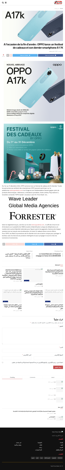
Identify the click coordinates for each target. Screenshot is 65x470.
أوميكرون (54, 458)
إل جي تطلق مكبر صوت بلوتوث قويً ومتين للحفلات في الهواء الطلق (12, 307)
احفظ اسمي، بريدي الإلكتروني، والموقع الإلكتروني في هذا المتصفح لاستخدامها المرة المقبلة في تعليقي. (37, 362)
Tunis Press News (55, 466)
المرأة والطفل (59, 450)
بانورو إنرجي (39, 284)
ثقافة (41, 445)
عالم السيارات (38, 450)
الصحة (61, 447)
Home (61, 8)
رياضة (40, 447)
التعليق (60, 326)
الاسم (61, 347)
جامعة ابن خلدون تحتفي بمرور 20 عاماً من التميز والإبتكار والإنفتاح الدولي (54, 307)
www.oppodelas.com (37, 225)
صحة (41, 458)
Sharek (60, 458)
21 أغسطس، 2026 (59, 275)
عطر (37, 458)
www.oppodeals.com (15, 190)
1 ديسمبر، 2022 (58, 51)
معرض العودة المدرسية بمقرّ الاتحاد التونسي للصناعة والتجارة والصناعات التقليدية (54, 272)
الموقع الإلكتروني (59, 355)
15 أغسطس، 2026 (17, 281)
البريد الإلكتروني (26, 355)
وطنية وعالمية (17, 445)
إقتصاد (61, 442)
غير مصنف (56, 8)
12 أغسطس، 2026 (17, 310)
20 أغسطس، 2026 (38, 286)
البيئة (62, 445)
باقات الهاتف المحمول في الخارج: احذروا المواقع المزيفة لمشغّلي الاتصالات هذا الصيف (33, 293)
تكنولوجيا (40, 442)
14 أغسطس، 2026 (59, 310)
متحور (33, 458)
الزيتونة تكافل (47, 458)
